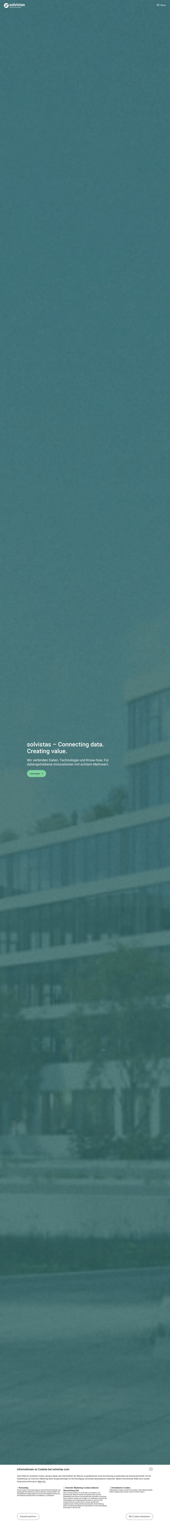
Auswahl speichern (28, 1516)
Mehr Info (42, 1481)
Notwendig (23, 1488)
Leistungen (35, 773)
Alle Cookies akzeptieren (139, 1516)
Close (151, 1469)
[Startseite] (14, 5)
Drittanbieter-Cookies (120, 1488)
